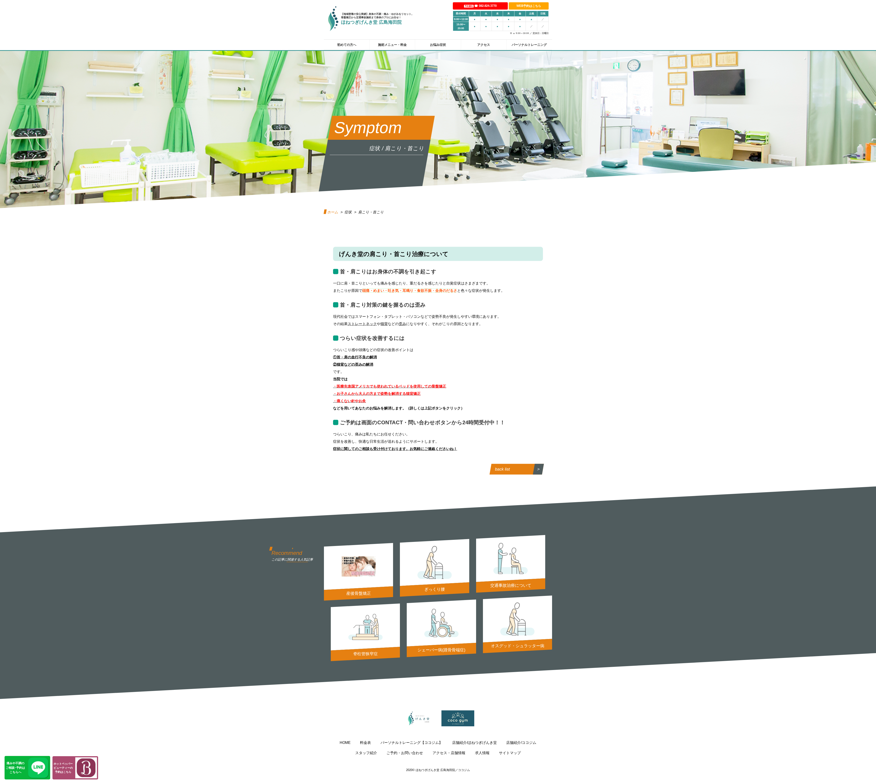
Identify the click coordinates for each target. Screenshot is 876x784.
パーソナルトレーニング (529, 44)
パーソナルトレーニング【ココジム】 (412, 743)
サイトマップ (510, 753)
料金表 (365, 743)
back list (502, 469)
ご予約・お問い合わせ (404, 753)
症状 (348, 212)
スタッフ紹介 (366, 753)
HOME (345, 743)
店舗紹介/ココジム (521, 743)
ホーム (333, 212)
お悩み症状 (438, 44)
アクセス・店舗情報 (449, 753)
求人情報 (482, 753)
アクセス (483, 44)
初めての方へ (346, 44)
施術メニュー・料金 (392, 44)
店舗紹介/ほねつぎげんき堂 (474, 743)
